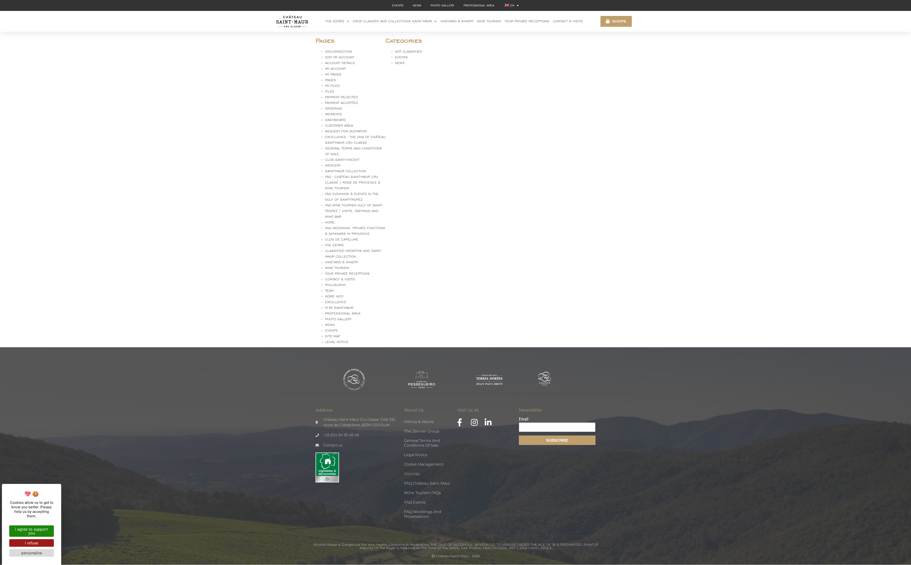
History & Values (419, 421)
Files (329, 91)
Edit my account (339, 57)
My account (335, 69)
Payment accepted (341, 103)
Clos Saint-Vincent (342, 160)
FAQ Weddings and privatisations (422, 514)
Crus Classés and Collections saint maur (392, 21)
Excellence (335, 302)
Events (331, 331)
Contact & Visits (568, 21)
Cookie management (424, 464)
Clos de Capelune (341, 239)
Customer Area (339, 126)
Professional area (479, 5)
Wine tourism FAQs (422, 493)
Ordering (333, 109)
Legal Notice (337, 342)
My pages (333, 74)
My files (332, 86)
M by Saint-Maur (339, 308)
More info (334, 296)
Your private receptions (527, 21)
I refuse (31, 543)
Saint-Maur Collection (345, 171)
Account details (340, 63)
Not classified (408, 52)
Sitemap (412, 474)
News (330, 325)
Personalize (31, 553)
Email (523, 419)
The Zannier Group (421, 431)
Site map (332, 336)
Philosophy (335, 285)
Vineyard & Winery (457, 21)
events (397, 5)
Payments (333, 114)
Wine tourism (489, 21)
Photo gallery (442, 5)
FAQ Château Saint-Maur (427, 483)
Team (329, 291)
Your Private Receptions (347, 274)
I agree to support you (31, 531)
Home (330, 222)
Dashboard (335, 120)
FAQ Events (415, 502)
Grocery (333, 165)
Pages (330, 80)
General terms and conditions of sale (422, 443)
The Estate (334, 21)
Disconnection (338, 52)
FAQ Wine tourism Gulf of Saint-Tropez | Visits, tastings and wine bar (354, 211)
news (417, 5)
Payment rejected (341, 97)
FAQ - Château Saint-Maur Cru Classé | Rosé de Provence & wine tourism (352, 182)
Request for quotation (346, 131)
